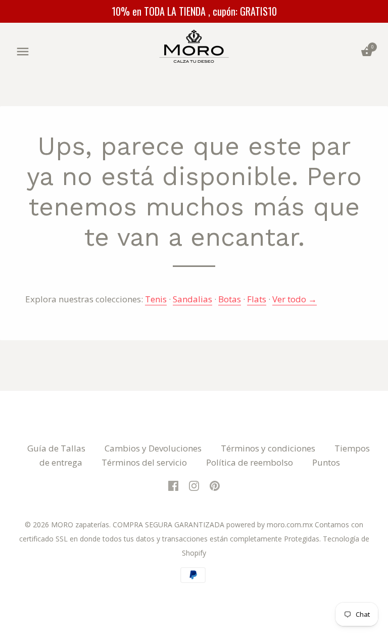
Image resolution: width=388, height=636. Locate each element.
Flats (256, 299)
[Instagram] (194, 485)
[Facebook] (173, 485)
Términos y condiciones (268, 448)
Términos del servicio (144, 462)
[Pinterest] (215, 485)
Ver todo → (294, 299)
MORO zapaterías (80, 524)
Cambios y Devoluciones (153, 448)
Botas (229, 299)
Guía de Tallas (56, 448)
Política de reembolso (249, 462)
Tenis (156, 299)
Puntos (326, 462)
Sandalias (192, 299)
